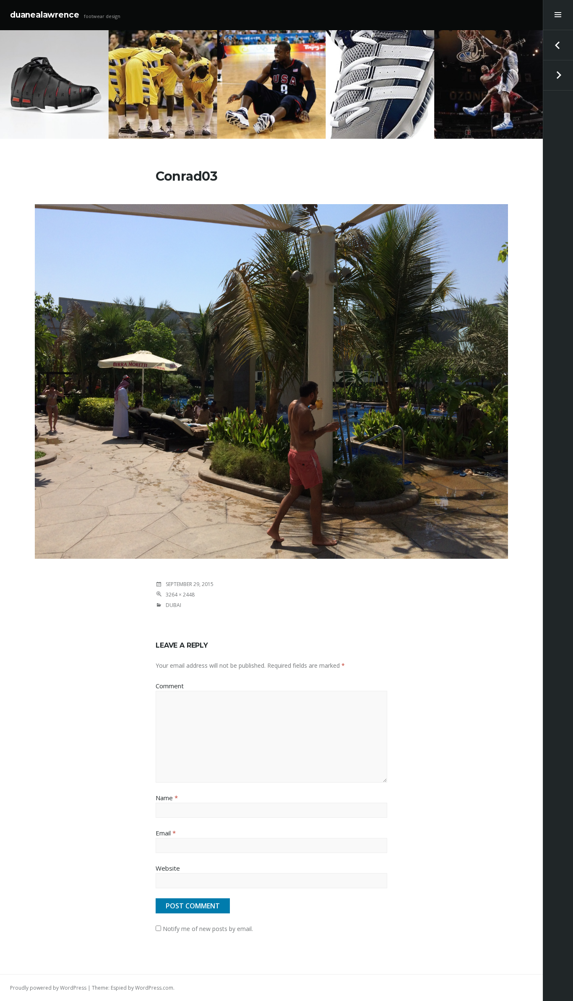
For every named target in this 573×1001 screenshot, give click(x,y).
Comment (170, 686)
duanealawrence (44, 15)
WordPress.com (154, 987)
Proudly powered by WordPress (48, 987)
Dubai (173, 605)
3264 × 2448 (180, 594)
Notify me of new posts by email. (208, 929)
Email (166, 833)
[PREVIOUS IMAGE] (558, 45)
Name (167, 798)
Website (168, 868)
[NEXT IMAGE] (558, 75)
